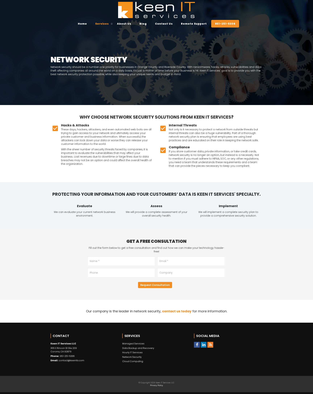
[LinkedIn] (203, 345)
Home (82, 24)
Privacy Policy (156, 385)
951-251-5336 (225, 24)
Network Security (132, 357)
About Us (124, 24)
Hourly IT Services (132, 352)
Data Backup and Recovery (138, 348)
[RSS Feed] (210, 345)
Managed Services (133, 343)
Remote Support (194, 24)
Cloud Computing (132, 361)
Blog (143, 24)
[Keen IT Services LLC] (156, 10)
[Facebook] (197, 345)
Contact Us (164, 24)
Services (102, 24)
